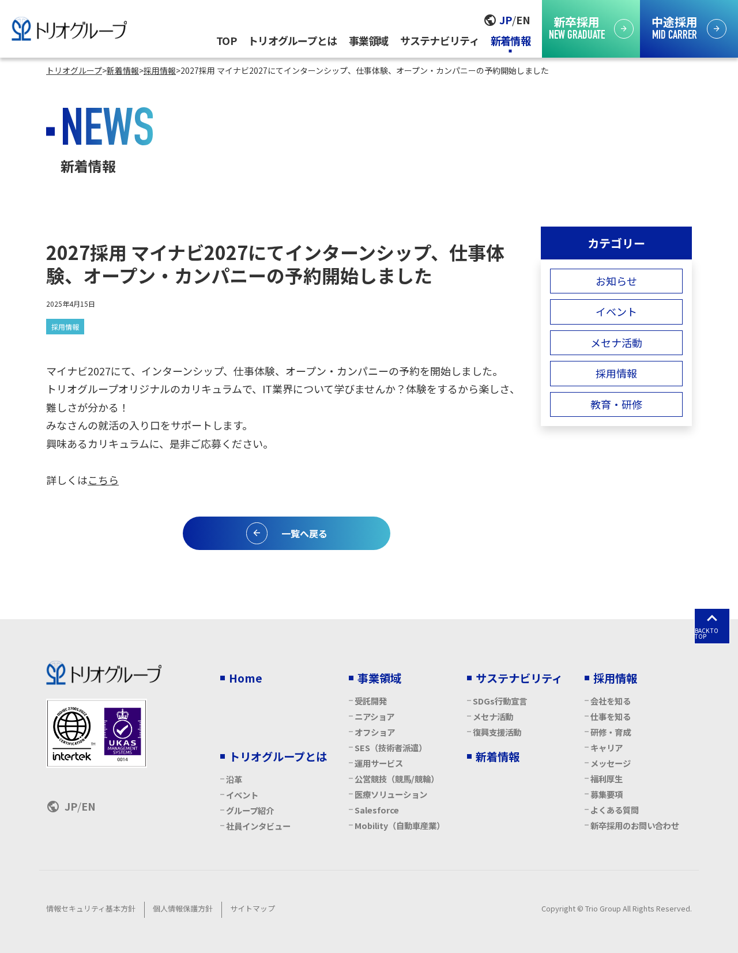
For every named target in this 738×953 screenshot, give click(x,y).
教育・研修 (616, 404)
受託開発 (371, 701)
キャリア (606, 747)
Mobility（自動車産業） (400, 825)
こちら (103, 479)
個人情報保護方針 (183, 908)
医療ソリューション (391, 794)
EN (523, 19)
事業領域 (369, 40)
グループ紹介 (250, 810)
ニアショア (374, 716)
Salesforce (377, 810)
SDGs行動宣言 (500, 701)
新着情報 (510, 40)
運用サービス (379, 763)
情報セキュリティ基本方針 (90, 908)
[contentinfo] (369, 786)
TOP (226, 40)
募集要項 (606, 794)
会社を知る (610, 701)
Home (245, 678)
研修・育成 (610, 732)
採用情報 (65, 327)
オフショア (375, 732)
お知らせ (616, 280)
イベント (616, 311)
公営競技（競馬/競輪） (397, 779)
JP (505, 19)
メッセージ (610, 763)
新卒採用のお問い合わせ (634, 825)
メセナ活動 (616, 342)
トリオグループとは (292, 40)
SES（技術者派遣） (391, 747)
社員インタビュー (258, 826)
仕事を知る (610, 716)
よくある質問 (614, 810)
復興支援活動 (497, 732)
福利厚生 (606, 779)
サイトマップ (252, 908)
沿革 (234, 779)
